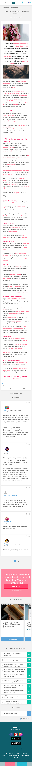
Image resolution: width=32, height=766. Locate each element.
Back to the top (25, 719)
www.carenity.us (11, 753)
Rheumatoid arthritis (10, 713)
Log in (22, 764)
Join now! (16, 586)
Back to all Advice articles (10, 7)
